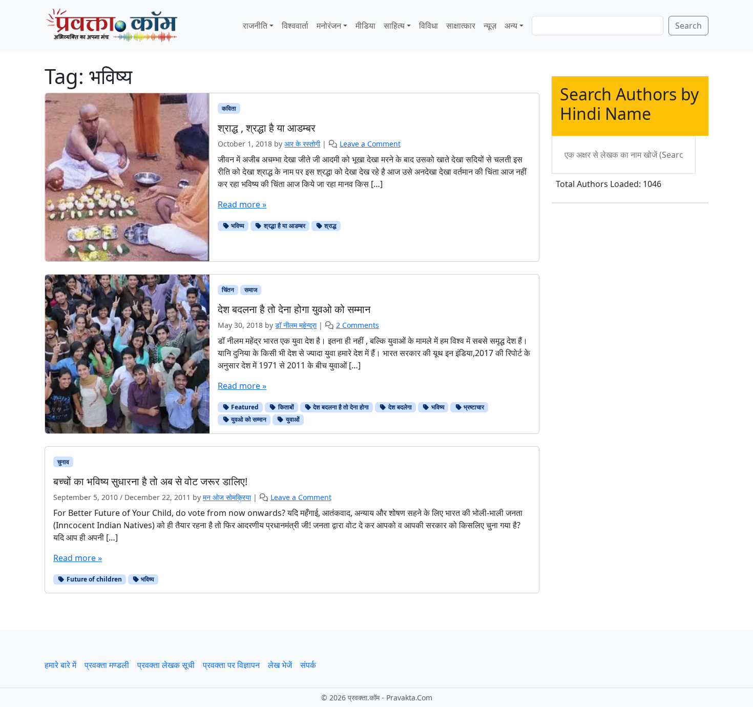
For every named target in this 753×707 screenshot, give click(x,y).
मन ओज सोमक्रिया (227, 497)
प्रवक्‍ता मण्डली (107, 665)
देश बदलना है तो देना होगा (340, 407)
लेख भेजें (280, 665)
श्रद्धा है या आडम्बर (283, 225)
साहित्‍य (394, 25)
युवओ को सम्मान (247, 419)
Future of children (93, 579)
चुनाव (63, 462)
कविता (229, 108)
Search (688, 25)
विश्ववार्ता (295, 25)
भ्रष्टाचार (473, 407)
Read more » (242, 204)
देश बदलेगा (399, 407)
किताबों (285, 407)
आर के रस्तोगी (302, 144)
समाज (250, 289)
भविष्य (236, 225)
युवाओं (292, 419)
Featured (244, 407)
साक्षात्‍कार (460, 25)
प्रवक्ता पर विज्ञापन (231, 665)
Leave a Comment (370, 144)
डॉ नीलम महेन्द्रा (296, 325)
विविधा (428, 25)
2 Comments (357, 325)
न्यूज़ (490, 25)
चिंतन (228, 289)
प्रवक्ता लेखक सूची (166, 665)
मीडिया (365, 25)
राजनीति (255, 25)
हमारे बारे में (60, 665)
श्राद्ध (330, 225)
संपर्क (308, 665)
